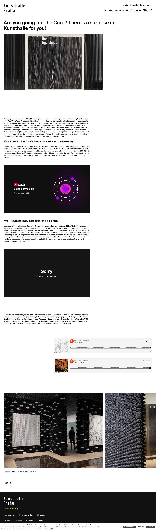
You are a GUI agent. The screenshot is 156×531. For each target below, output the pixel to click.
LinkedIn (29, 520)
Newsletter (9, 515)
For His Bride (70, 354)
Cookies (41, 515)
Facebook (19, 520)
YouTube (39, 520)
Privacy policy (26, 515)
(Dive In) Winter (70, 375)
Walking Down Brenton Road (60, 354)
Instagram (7, 520)
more (51, 528)
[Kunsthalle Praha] (14, 8)
